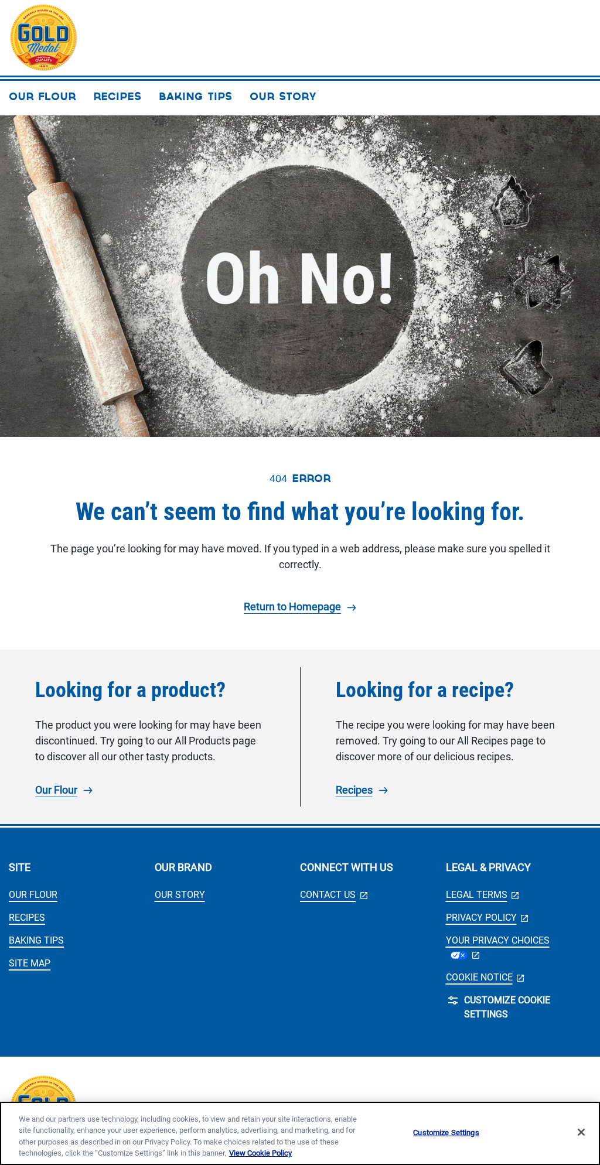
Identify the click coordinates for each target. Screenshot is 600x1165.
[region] (300, 1133)
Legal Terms (482, 894)
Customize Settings (446, 1132)
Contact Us (333, 894)
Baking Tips (36, 940)
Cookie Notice (485, 977)
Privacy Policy (487, 917)
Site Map (29, 963)
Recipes (354, 790)
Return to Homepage (292, 606)
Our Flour (56, 790)
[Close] (581, 1132)
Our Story (180, 894)
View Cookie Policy (260, 1153)
